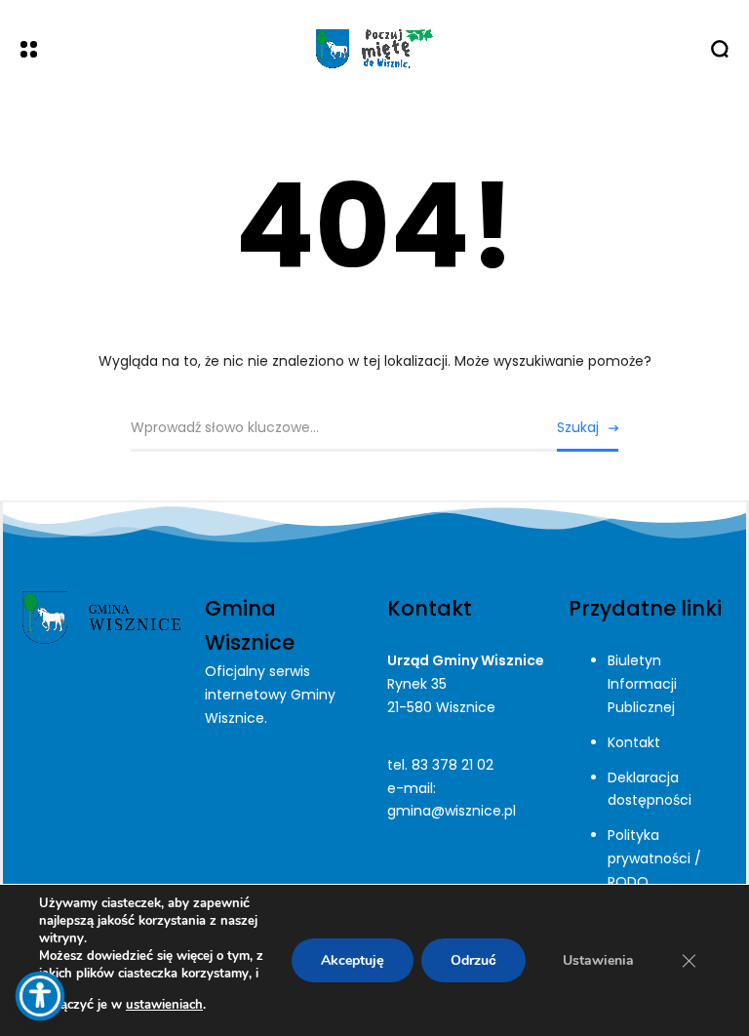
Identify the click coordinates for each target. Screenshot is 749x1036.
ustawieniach (164, 1005)
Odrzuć (473, 960)
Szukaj (578, 427)
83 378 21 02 (452, 765)
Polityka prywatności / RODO (654, 858)
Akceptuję (352, 960)
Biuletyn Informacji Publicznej (642, 684)
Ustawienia (598, 960)
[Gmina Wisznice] (374, 48)
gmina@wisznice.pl (451, 810)
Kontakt (634, 742)
